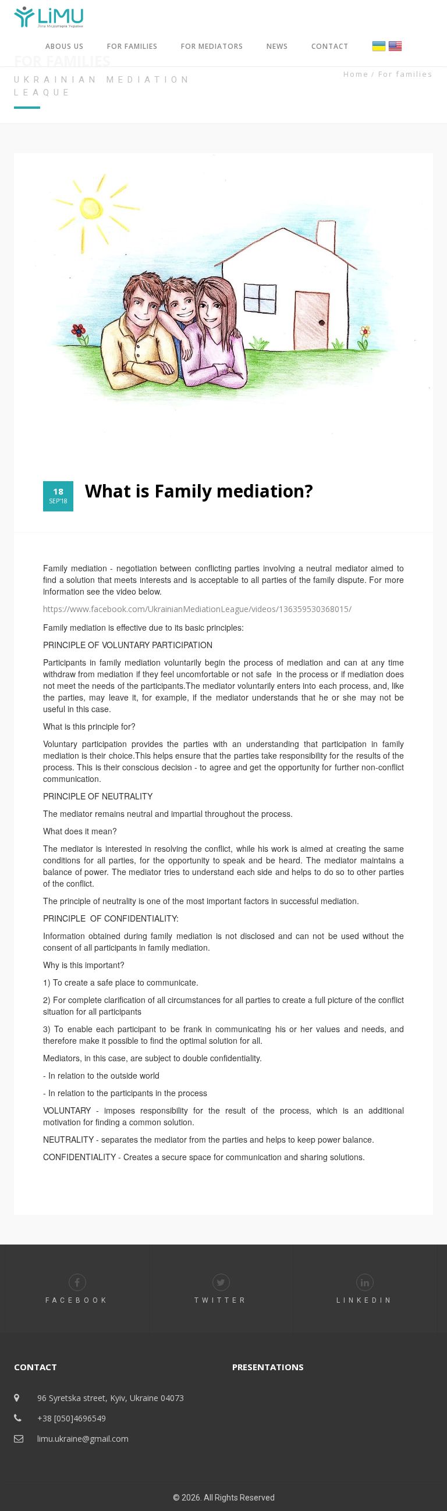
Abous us (64, 46)
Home (356, 74)
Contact (330, 46)
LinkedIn (364, 1300)
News (277, 46)
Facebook (77, 1300)
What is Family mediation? (199, 491)
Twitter (221, 1300)
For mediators (212, 46)
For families (132, 46)
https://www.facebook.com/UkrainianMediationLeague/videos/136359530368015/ (197, 608)
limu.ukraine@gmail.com (83, 1438)
